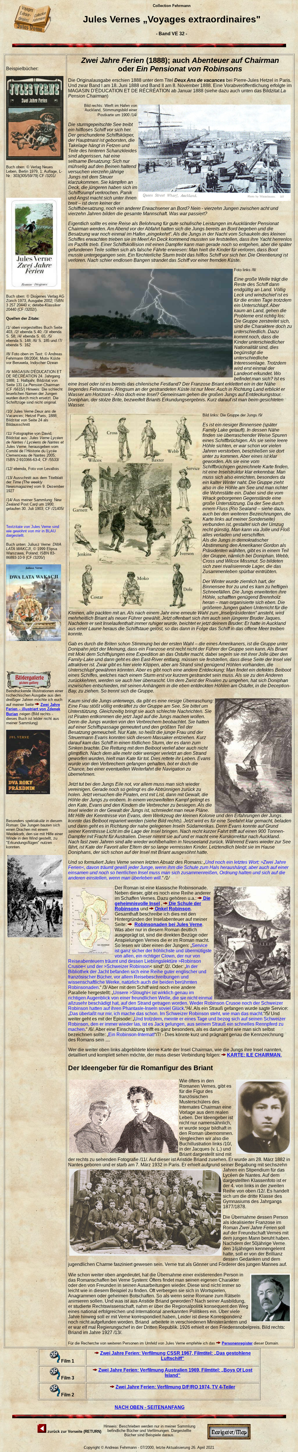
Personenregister (237, 1343)
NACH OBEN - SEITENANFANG (150, 1407)
